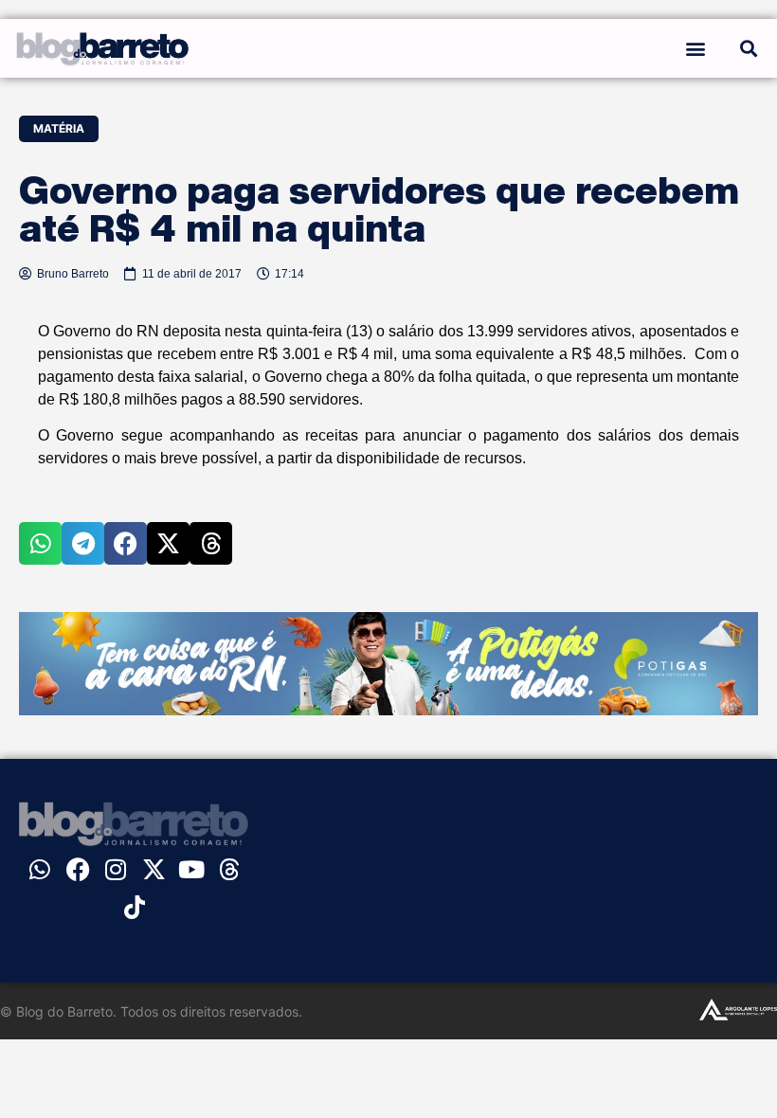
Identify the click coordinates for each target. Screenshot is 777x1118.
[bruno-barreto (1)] (388, 709)
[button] (695, 47)
